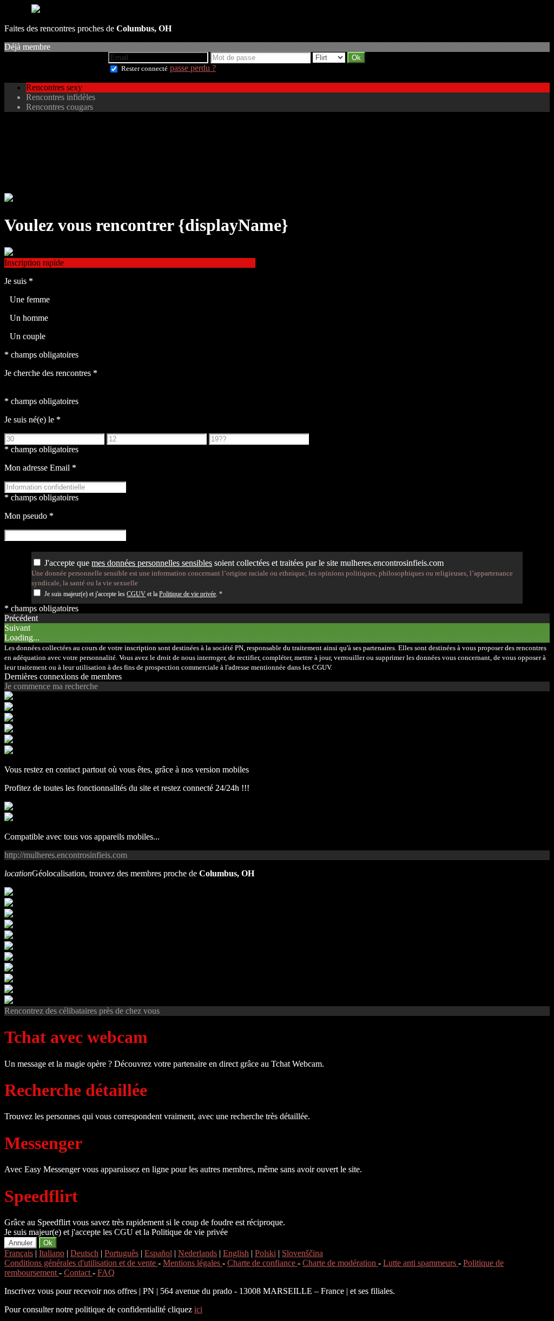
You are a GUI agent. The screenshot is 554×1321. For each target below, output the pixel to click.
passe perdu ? (193, 67)
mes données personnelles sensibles (151, 562)
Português (121, 1253)
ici (198, 1309)
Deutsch (84, 1253)
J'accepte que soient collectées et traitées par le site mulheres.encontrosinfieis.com (244, 562)
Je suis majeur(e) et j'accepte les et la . (133, 594)
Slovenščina (302, 1253)
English (236, 1253)
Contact (78, 1272)
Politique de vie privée (187, 594)
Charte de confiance (262, 1262)
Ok (47, 1243)
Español (158, 1253)
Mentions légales (192, 1262)
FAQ (106, 1272)
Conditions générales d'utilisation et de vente (81, 1262)
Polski (265, 1253)
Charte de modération (340, 1262)
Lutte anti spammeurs (420, 1262)
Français (18, 1253)
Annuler (20, 1243)
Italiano (51, 1253)
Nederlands (197, 1253)
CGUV (136, 594)
